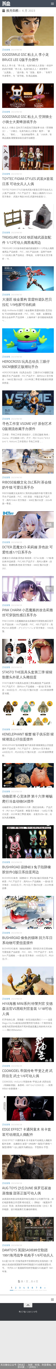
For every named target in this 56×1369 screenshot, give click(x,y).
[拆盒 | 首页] (7, 3)
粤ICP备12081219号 (28, 1312)
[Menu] (52, 3)
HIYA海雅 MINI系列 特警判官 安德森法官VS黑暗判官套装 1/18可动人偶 (27, 1009)
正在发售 (6, 50)
